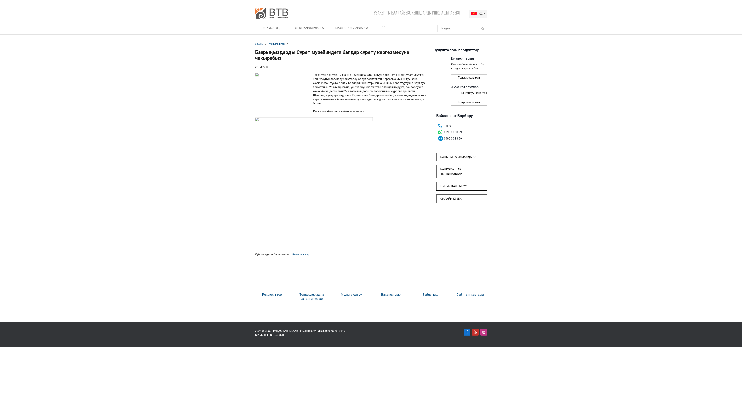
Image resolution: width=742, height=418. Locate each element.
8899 (342, 331)
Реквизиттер (272, 294)
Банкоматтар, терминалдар (451, 172)
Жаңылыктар (277, 43)
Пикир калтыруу (453, 186)
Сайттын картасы (470, 294)
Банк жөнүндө (272, 28)
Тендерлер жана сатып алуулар (311, 296)
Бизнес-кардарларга (351, 28)
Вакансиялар (391, 294)
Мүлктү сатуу (351, 294)
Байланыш (430, 294)
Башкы (259, 43)
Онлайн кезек (451, 198)
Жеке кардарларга (309, 28)
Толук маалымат (469, 77)
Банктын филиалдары (458, 157)
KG (481, 13)
